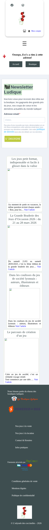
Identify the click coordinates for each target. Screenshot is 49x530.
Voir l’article (29, 210)
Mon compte (36, 31)
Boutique (33, 64)
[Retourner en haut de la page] (41, 519)
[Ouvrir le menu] (24, 43)
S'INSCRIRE (12, 138)
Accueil (15, 64)
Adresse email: (11, 114)
